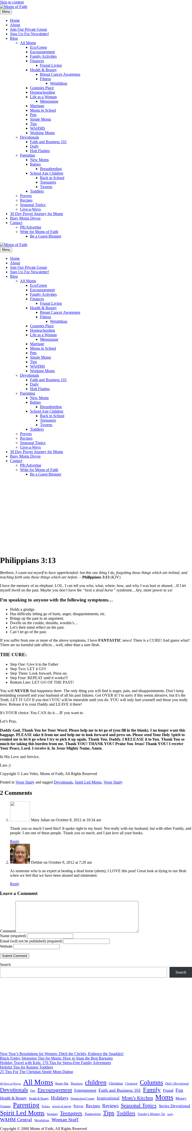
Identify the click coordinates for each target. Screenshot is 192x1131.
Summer (52, 1114)
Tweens (46, 187)
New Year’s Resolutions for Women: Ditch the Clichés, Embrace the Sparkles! (62, 1054)
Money (181, 1098)
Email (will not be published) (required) (31, 941)
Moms (164, 1097)
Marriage (37, 106)
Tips (33, 124)
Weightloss (58, 83)
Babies (35, 164)
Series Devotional (174, 1106)
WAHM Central (16, 1119)
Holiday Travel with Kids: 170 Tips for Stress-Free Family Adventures (55, 1063)
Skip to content (12, 2)
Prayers (26, 196)
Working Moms (42, 133)
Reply (15, 841)
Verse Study (25, 782)
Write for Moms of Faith (39, 232)
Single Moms (40, 119)
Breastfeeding (51, 169)
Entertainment (85, 1090)
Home (15, 20)
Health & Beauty (43, 70)
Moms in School (43, 110)
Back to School (52, 178)
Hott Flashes (40, 151)
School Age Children (46, 173)
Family (152, 1089)
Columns (151, 1082)
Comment (8, 931)
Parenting (27, 155)
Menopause (49, 101)
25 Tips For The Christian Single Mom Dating (36, 1072)
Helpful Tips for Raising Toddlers (26, 1067)
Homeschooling (42, 92)
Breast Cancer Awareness (60, 74)
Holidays (59, 1098)
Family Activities (43, 56)
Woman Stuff (65, 1119)
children (95, 1082)
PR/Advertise (30, 227)
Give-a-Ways (30, 209)
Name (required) (13, 936)
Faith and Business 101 (48, 142)
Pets (33, 115)
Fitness (45, 79)
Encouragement (42, 52)
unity (170, 1114)
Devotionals (29, 137)
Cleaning (131, 1083)
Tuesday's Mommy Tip (151, 1114)
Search (5, 964)
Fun (179, 1090)
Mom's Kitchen (137, 1098)
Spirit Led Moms (88, 782)
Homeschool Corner (82, 1098)
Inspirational (108, 1098)
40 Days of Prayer (10, 1083)
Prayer (79, 1106)
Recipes (26, 200)
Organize (5, 1106)
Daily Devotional (177, 1083)
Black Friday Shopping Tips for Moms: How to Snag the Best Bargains (56, 1058)
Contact (16, 223)
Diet (32, 1091)
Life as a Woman (43, 97)
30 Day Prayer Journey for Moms (36, 214)
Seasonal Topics (33, 205)
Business (77, 1083)
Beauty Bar (61, 1083)
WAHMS (37, 128)
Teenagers (48, 182)
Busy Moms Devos (25, 218)
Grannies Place (42, 88)
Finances (37, 61)
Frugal (168, 1090)
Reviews (110, 1105)
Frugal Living (51, 65)
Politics (46, 1106)
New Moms (39, 160)
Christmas (116, 1083)
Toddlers (37, 191)
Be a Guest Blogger (45, 236)
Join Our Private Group (28, 29)
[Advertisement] (96, 516)
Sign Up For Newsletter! (29, 34)
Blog (14, 38)
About (15, 25)
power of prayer (61, 1106)
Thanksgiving (92, 1114)
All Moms (28, 43)
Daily (34, 146)
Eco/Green (38, 47)
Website (6, 946)
